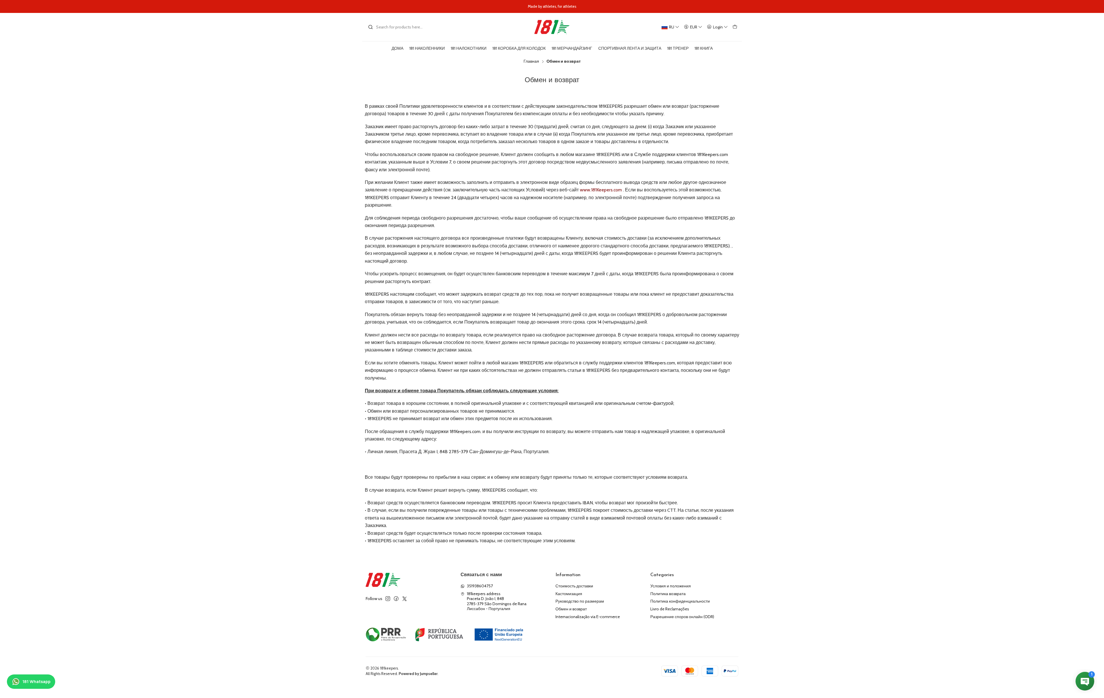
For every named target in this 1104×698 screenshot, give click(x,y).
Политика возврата (668, 593)
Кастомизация (568, 593)
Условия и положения (670, 586)
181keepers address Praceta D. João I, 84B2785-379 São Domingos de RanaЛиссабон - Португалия (496, 601)
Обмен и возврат (571, 609)
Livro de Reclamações (669, 609)
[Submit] (370, 27)
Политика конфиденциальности (680, 601)
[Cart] (734, 27)
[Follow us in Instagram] (388, 598)
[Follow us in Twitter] (404, 598)
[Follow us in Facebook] (396, 598)
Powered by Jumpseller (418, 674)
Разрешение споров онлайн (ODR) (682, 616)
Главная (531, 61)
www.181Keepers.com (601, 190)
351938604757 (480, 586)
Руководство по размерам (579, 601)
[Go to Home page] (551, 27)
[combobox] (397, 27)
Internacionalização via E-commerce (587, 616)
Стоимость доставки (574, 586)
